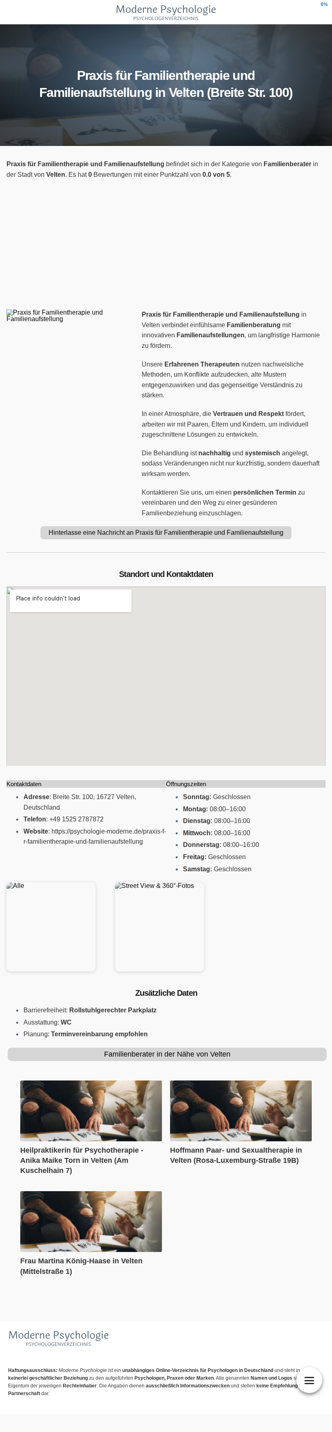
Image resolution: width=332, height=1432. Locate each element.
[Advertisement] (166, 244)
